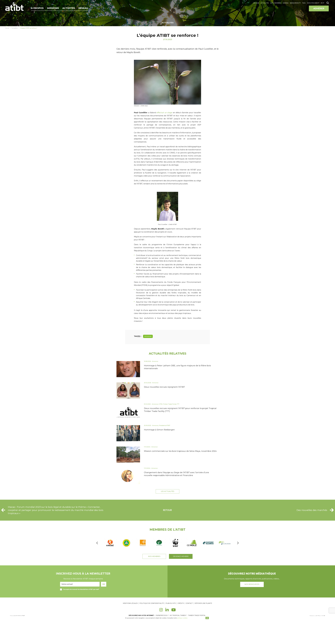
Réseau (83, 8)
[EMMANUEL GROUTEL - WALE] (143, 542)
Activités (68, 8)
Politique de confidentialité (152, 603)
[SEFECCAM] (159, 542)
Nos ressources (252, 584)
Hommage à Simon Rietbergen (159, 430)
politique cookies (182, 618)
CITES (160, 404)
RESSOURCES (294, 3)
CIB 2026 (256, 3)
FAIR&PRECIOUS (162, 615)
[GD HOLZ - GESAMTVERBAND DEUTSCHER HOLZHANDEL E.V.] (192, 542)
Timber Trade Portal (169, 404)
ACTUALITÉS (265, 3)
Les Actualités (167, 491)
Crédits (181, 603)
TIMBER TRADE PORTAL (196, 615)
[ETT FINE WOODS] (225, 542)
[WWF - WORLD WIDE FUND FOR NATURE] (176, 542)
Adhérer (318, 8)
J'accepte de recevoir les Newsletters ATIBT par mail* (81, 589)
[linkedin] (167, 611)
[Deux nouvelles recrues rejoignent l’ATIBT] (128, 390)
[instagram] (161, 611)
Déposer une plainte (203, 603)
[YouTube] (173, 611)
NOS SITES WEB (312, 3)
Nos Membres (154, 556)
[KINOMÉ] (110, 542)
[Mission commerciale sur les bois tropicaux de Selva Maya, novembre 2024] (128, 455)
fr (322, 3)
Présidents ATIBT (164, 425)
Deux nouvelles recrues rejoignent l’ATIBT (164, 387)
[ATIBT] (14, 6)
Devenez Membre (181, 556)
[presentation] (97, 543)
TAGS (304, 3)
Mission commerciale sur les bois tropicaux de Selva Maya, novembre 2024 (180, 451)
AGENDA (285, 3)
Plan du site (171, 603)
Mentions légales (130, 603)
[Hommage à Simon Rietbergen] (128, 433)
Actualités (15, 28)
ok (207, 618)
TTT (178, 404)
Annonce (147, 336)
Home (7, 28)
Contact (189, 603)
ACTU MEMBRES (275, 3)
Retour (167, 510)
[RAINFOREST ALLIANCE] (208, 542)
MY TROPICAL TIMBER (178, 615)
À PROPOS (37, 8)
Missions (53, 8)
